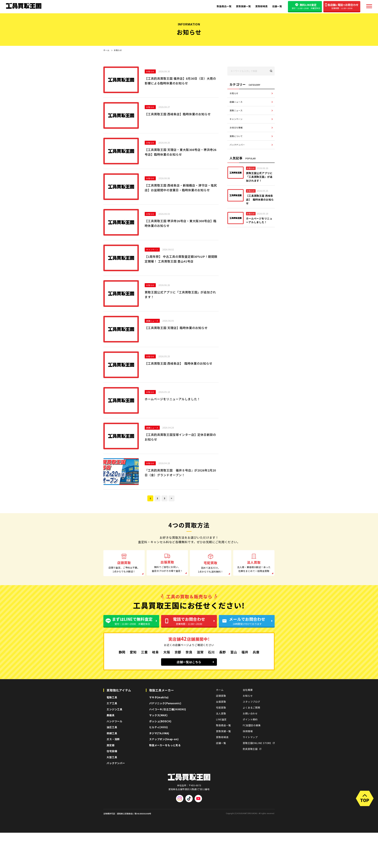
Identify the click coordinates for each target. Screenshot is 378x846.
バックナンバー (116, 763)
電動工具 (112, 697)
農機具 (111, 715)
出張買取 (221, 701)
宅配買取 (221, 707)
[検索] (271, 70)
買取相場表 (261, 6)
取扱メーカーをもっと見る (165, 745)
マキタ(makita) (159, 697)
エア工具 (112, 703)
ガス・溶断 (113, 739)
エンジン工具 (114, 709)
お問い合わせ (250, 713)
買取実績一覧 (243, 6)
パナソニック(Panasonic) (165, 703)
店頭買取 (221, 695)
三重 (144, 652)
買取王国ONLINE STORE (257, 743)
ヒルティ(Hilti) (158, 727)
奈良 (189, 652)
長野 (222, 652)
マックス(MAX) (158, 715)
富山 (233, 652)
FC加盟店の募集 (252, 725)
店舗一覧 (277, 6)
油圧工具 (112, 727)
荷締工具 (112, 733)
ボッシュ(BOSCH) (160, 721)
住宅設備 (112, 751)
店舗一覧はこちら (189, 662)
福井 (244, 652)
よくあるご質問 (251, 707)
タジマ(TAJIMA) (159, 733)
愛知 (133, 652)
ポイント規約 (250, 719)
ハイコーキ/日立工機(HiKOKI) (167, 709)
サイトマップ (250, 737)
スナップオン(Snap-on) (164, 739)
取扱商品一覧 (224, 6)
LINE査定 (221, 719)
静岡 (122, 652)
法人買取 (221, 713)
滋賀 (200, 652)
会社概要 (248, 690)
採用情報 (248, 731)
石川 (211, 652)
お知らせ (248, 695)
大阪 (166, 652)
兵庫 (256, 652)
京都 (178, 652)
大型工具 (112, 757)
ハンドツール (114, 721)
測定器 (111, 745)
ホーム (106, 50)
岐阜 (155, 652)
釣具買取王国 (250, 749)
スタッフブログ (251, 701)
